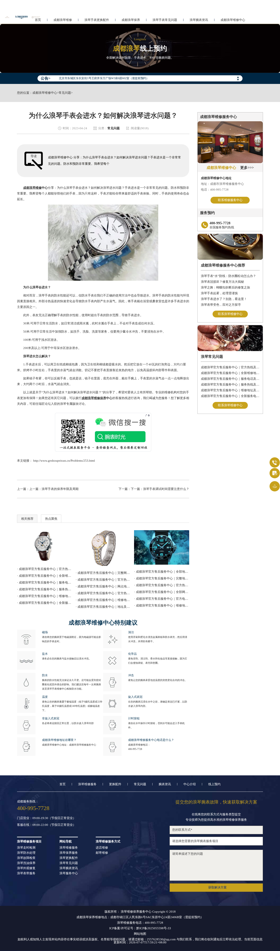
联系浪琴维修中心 (230, 314)
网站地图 (140, 933)
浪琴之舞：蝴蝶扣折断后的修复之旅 (225, 287)
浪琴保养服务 (68, 852)
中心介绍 (189, 784)
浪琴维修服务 (87, 784)
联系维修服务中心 (230, 200)
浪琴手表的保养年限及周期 (60, 489)
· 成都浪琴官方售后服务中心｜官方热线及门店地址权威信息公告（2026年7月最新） (161, 585)
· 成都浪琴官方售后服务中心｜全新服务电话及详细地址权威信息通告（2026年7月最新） (44, 602)
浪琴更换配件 (68, 857)
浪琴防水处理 (26, 852)
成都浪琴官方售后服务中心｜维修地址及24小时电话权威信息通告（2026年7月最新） (230, 390)
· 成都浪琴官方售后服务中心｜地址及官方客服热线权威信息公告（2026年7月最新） (103, 606)
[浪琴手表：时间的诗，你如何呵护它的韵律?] (103, 548)
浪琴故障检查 (26, 857)
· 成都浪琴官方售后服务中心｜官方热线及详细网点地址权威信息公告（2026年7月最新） (44, 569)
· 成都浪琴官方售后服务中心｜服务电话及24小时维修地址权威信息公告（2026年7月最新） (44, 582)
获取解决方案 (217, 887)
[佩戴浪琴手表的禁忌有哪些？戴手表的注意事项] (161, 547)
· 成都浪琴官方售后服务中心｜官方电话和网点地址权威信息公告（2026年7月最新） (161, 598)
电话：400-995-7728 (215, 189)
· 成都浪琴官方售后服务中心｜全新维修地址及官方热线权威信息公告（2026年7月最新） (44, 575)
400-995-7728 (135, 749)
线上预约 (214, 784)
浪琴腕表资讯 (199, 20)
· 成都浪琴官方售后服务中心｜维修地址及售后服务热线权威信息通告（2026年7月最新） (161, 605)
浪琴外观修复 (26, 868)
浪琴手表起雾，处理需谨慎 (219, 293)
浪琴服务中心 (68, 873)
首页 (62, 784)
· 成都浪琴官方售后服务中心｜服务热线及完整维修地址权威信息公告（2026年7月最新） (44, 589)
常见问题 (65, 92)
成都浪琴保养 (131, 20)
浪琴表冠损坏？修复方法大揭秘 (222, 281)
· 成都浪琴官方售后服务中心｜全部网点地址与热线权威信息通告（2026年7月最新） (161, 592)
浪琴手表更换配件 (96, 20)
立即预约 (140, 481)
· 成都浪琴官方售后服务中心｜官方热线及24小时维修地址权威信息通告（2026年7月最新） (103, 579)
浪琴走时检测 (26, 847)
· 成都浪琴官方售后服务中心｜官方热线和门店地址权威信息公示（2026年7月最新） (103, 593)
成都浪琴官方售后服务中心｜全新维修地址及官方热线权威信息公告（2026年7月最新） (230, 373)
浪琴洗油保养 (26, 863)
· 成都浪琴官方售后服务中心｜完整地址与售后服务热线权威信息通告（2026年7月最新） (161, 578)
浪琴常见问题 (68, 863)
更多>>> (247, 168)
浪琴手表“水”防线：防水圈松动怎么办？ (228, 276)
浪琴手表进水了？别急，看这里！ (224, 299)
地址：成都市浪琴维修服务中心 (222, 183)
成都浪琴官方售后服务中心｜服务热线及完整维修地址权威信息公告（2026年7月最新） (230, 384)
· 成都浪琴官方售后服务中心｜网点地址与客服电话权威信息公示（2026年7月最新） (103, 586)
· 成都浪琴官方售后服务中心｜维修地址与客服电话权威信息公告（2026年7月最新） (103, 600)
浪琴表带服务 (26, 873)
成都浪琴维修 (62, 20)
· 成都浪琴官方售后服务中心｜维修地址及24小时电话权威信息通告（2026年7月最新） (44, 596)
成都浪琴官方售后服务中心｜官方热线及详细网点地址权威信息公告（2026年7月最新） (230, 367)
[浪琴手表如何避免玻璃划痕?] (44, 546)
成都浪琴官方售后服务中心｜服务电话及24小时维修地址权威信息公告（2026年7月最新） (230, 378)
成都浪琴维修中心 (233, 20)
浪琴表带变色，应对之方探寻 (221, 304)
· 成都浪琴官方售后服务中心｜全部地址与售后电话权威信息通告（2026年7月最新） (161, 571)
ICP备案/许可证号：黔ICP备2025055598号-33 (140, 928)
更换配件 (115, 784)
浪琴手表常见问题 (165, 20)
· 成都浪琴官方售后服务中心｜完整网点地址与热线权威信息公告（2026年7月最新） (103, 572)
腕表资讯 (165, 784)
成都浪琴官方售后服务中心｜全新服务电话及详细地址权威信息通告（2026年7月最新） (230, 396)
